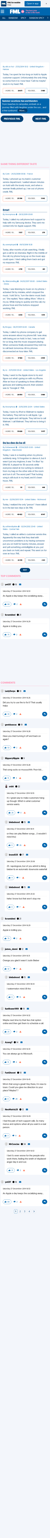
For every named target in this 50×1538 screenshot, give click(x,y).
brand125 (13, 855)
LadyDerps (10, 691)
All (3, 18)
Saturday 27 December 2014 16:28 (16, 732)
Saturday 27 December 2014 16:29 (16, 622)
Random (13, 18)
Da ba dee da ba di (14, 443)
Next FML (40, 119)
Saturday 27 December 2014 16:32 (16, 1016)
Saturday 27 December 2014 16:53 (16, 591)
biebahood (14, 822)
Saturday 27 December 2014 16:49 (17, 1116)
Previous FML (12, 119)
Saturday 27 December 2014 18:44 (21, 984)
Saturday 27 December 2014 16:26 (16, 698)
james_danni (11, 949)
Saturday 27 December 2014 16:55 (20, 793)
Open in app (33, 4)
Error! (6, 210)
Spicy (23, 18)
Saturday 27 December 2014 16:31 (16, 956)
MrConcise (14, 1144)
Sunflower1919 (12, 1009)
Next (25, 570)
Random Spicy (36, 18)
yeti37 (8, 585)
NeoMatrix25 (11, 1110)
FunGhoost (10, 1073)
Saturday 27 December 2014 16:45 (16, 1080)
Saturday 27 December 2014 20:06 (21, 862)
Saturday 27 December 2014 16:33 (16, 1049)
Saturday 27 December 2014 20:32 (21, 894)
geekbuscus (11, 725)
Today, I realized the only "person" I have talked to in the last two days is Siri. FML (25, 506)
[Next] (34, 1211)
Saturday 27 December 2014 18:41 (20, 829)
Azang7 (9, 1042)
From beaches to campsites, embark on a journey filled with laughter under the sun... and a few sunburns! (24, 106)
